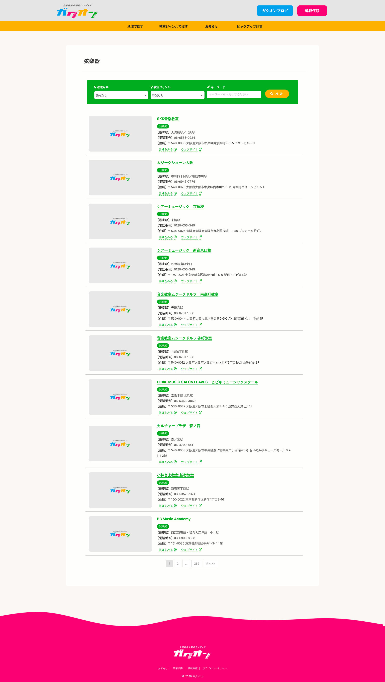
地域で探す (135, 26)
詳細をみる (166, 149)
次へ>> (210, 563)
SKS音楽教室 (168, 119)
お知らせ (211, 26)
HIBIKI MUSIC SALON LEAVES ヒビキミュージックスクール (207, 382)
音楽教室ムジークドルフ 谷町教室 (184, 338)
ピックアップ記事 (249, 26)
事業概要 (178, 668)
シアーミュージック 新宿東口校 (184, 250)
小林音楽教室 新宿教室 (175, 475)
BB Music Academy (174, 519)
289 (196, 563)
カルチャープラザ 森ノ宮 (178, 426)
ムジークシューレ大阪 (175, 162)
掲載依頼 (193, 668)
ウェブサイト (189, 149)
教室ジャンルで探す (173, 26)
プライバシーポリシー (215, 668)
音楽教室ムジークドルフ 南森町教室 (187, 294)
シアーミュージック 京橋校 (180, 206)
